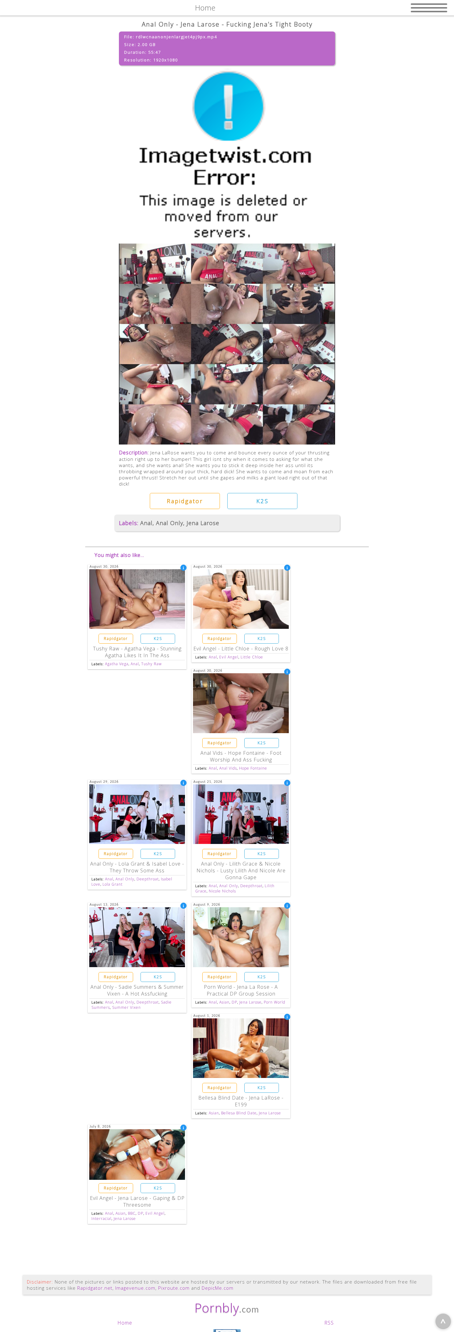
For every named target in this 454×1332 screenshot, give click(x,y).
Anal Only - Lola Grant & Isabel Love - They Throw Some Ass (137, 867)
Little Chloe (252, 657)
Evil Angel (228, 657)
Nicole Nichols (222, 891)
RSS (329, 1322)
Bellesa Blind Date (239, 1113)
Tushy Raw (151, 663)
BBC (132, 1213)
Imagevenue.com (135, 1288)
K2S (262, 501)
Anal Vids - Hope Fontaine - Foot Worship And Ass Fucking (241, 756)
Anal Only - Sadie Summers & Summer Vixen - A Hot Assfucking (137, 990)
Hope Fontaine (253, 768)
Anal (146, 523)
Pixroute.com (174, 1288)
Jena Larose (203, 523)
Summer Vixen (126, 1007)
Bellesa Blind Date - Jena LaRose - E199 (241, 1101)
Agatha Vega (116, 663)
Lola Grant (113, 884)
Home (124, 1322)
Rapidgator (185, 501)
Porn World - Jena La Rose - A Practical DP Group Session (241, 990)
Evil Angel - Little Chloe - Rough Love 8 (240, 648)
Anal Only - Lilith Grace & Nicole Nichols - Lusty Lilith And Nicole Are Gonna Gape (241, 870)
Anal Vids (228, 768)
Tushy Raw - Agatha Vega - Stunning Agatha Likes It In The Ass (137, 652)
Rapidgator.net (94, 1288)
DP (234, 1002)
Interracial (101, 1218)
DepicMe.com (217, 1288)
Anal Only (169, 523)
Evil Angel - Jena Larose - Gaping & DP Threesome (137, 1201)
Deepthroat (148, 879)
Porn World (274, 1002)
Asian (224, 1002)
